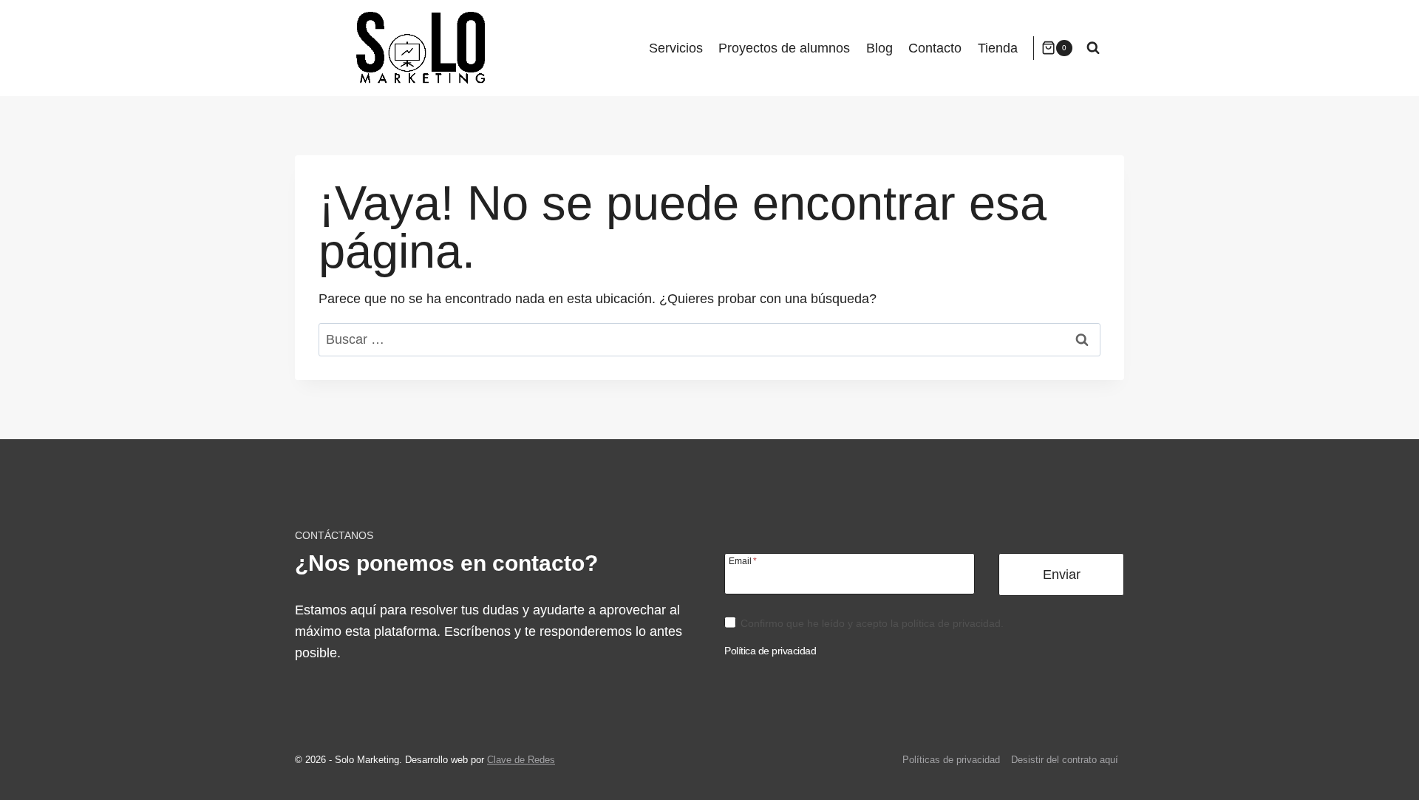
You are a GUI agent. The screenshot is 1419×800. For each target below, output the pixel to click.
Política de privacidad (770, 651)
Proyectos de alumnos (784, 48)
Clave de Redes (521, 759)
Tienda (998, 48)
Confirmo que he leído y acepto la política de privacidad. (872, 623)
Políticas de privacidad (951, 759)
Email (743, 561)
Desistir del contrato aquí (1064, 759)
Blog (879, 48)
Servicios (676, 48)
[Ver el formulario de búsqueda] (1093, 48)
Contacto (935, 48)
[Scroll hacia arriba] (1385, 773)
